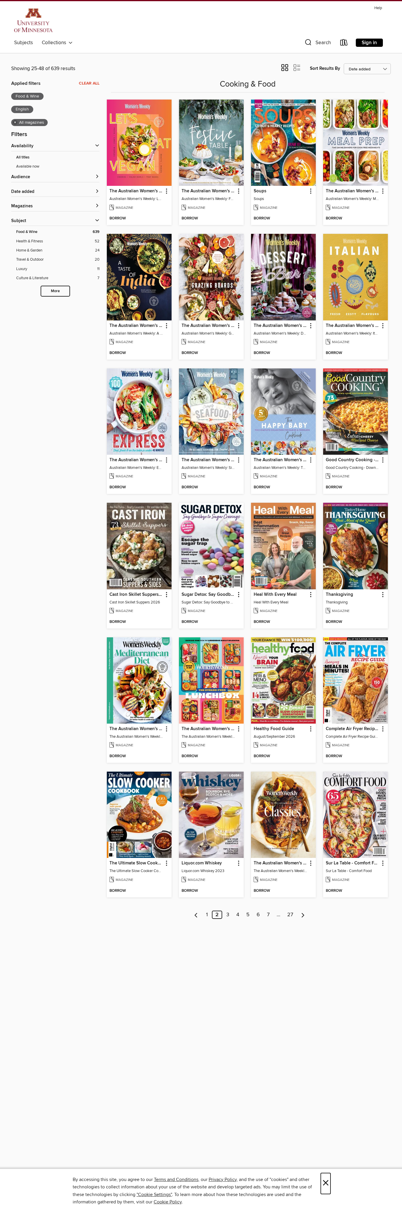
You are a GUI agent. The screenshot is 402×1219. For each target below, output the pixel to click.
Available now (27, 166)
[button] (317, 43)
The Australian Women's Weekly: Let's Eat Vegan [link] (136, 191)
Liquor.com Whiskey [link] (202, 863)
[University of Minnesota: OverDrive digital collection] (33, 20)
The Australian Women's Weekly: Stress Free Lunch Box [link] (208, 729)
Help (378, 8)
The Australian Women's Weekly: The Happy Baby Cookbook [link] (281, 460)
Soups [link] (260, 191)
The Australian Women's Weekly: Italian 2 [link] (353, 325)
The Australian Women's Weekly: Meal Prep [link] (353, 191)
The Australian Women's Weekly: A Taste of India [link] (136, 325)
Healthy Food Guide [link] (274, 729)
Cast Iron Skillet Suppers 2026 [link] (136, 594)
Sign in (369, 42)
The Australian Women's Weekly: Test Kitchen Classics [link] (281, 863)
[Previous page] (196, 914)
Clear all (89, 83)
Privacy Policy (223, 1179)
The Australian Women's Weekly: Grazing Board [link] (208, 325)
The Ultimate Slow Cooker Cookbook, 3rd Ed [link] (136, 863)
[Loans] (344, 43)
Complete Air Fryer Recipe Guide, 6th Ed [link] (353, 729)
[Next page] (303, 914)
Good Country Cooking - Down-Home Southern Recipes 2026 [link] (353, 460)
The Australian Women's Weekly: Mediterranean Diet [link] (136, 729)
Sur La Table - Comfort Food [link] (353, 863)
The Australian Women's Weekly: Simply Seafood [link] (208, 460)
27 (290, 915)
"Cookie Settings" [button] (154, 1195)
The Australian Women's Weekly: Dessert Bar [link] (281, 325)
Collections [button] (55, 42)
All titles (22, 157)
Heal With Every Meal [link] (275, 594)
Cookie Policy (168, 1202)
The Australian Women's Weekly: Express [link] (136, 460)
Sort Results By (325, 68)
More (55, 291)
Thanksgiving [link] (339, 594)
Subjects (23, 42)
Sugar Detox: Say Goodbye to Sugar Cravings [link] (208, 594)
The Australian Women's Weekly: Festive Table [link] (208, 191)
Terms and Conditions (176, 1179)
